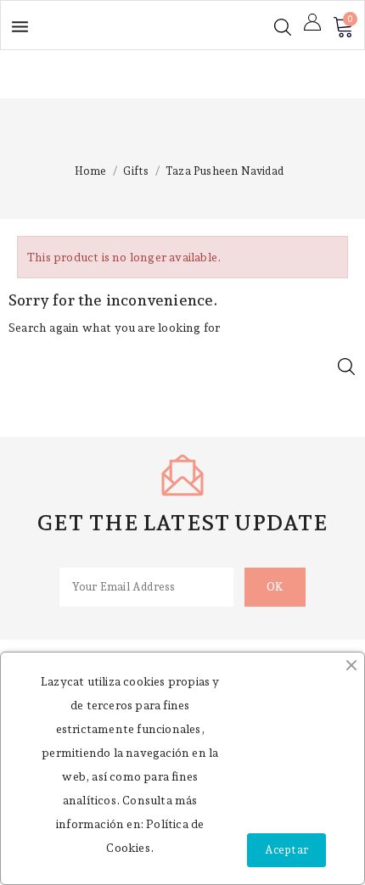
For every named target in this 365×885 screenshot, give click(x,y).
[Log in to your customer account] (312, 22)
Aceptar (286, 849)
